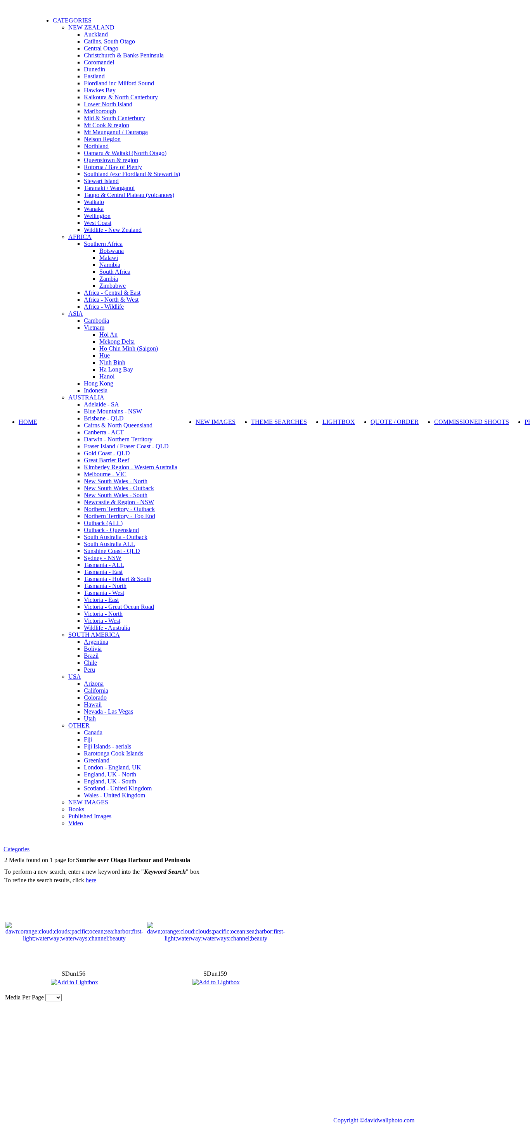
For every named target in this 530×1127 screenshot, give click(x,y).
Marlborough (100, 111)
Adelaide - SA (101, 404)
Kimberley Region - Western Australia (130, 467)
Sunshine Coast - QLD (112, 551)
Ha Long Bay (116, 369)
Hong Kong (98, 383)
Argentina (96, 641)
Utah (90, 718)
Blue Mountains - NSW (113, 411)
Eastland (94, 76)
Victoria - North (103, 613)
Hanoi (106, 376)
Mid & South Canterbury (114, 118)
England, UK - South (110, 781)
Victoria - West (102, 620)
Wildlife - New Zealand (113, 229)
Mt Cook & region (106, 125)
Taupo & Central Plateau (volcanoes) (129, 195)
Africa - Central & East (112, 292)
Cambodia (96, 320)
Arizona (94, 683)
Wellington (97, 216)
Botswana (111, 250)
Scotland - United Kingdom (118, 788)
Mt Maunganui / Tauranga (116, 132)
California (96, 690)
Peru (89, 669)
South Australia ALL (109, 544)
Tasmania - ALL (104, 565)
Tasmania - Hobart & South (117, 579)
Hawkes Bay (100, 90)
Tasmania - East (103, 572)
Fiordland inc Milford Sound (119, 83)
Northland (96, 146)
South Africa (114, 271)
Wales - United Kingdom (114, 795)
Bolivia (93, 648)
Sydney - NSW (102, 558)
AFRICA (80, 236)
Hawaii (93, 704)
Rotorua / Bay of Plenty (113, 167)
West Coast (97, 223)
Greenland (96, 760)
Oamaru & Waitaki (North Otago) (125, 153)
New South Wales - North (115, 481)
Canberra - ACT (104, 432)
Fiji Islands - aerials (107, 746)
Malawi (108, 257)
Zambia (108, 278)
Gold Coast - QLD (107, 453)
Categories (16, 849)
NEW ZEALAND (91, 27)
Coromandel (99, 62)
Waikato (94, 202)
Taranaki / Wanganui (109, 188)
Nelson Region (102, 139)
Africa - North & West (111, 299)
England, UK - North (110, 774)
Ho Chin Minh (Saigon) (128, 348)
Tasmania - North (105, 586)
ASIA (75, 313)
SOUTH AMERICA (94, 634)
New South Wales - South (115, 495)
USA (74, 676)
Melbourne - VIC (105, 474)
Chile (90, 662)
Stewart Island (101, 181)
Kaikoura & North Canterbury (121, 97)
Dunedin (94, 69)
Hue (104, 355)
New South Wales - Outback (119, 488)
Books (76, 809)
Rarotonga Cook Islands (113, 753)
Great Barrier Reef (106, 460)
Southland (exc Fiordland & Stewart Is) (132, 174)
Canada (93, 732)
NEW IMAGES (88, 802)
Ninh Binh (112, 362)
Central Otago (101, 48)
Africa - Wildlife (104, 306)
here (91, 880)
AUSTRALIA (86, 397)
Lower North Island (108, 104)
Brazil (91, 655)
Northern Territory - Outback (119, 509)
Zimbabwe (112, 285)
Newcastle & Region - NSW (119, 502)
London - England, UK (112, 767)
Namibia (109, 264)
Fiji (88, 739)
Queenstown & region (111, 160)
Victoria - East (101, 599)
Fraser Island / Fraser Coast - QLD (126, 446)
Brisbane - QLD (104, 418)
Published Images (89, 816)
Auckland (96, 34)
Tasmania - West (104, 592)
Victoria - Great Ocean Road (119, 606)
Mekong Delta (117, 341)
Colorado (95, 697)
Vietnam (94, 327)
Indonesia (95, 390)
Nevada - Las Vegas (108, 711)
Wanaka (94, 209)
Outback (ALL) (103, 523)
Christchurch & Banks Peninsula (124, 55)
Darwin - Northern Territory (118, 439)
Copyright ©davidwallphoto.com (373, 1120)
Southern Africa (103, 243)
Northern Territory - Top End (119, 516)
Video (75, 823)
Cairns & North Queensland (118, 425)
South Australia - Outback (115, 537)
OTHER (79, 725)
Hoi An (108, 334)
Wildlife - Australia (107, 627)
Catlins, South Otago (109, 41)
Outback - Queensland (111, 530)
